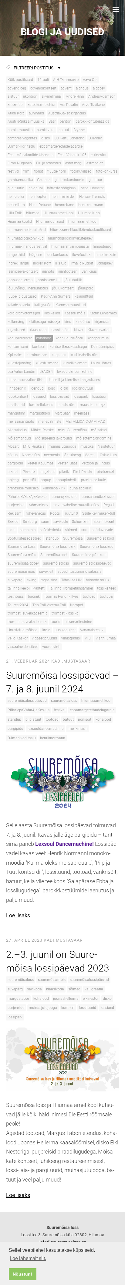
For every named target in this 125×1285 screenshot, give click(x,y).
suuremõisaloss (56, 563)
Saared (13, 522)
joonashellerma (20, 280)
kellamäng (16, 322)
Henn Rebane (40, 205)
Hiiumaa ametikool (58, 213)
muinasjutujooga (62, 446)
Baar (52, 121)
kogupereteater (20, 338)
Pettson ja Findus (96, 463)
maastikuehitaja (92, 405)
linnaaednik (17, 388)
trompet (76, 605)
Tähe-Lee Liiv (71, 580)
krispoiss (59, 355)
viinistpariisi (71, 638)
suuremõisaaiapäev (23, 563)
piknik (64, 472)
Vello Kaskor (18, 638)
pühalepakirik (80, 488)
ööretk (90, 455)
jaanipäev (105, 263)
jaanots (48, 271)
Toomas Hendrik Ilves (61, 596)
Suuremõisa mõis (22, 555)
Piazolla (29, 472)
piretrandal (105, 472)
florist (38, 171)
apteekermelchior (42, 105)
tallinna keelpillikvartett (26, 588)
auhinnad (36, 113)
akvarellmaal (52, 96)
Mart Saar (62, 413)
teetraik (34, 596)
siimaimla (27, 530)
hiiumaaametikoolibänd (27, 230)
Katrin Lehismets (103, 313)
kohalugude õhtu (69, 338)
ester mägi (73, 163)
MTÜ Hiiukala (33, 446)
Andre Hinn (75, 96)
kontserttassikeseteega (68, 347)
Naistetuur (106, 446)
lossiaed (39, 396)
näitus (13, 455)
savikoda (60, 522)
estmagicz (94, 163)
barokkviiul (45, 130)
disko (45, 138)
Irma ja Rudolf (81, 263)
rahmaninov (38, 505)
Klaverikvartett (99, 330)
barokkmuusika (20, 130)
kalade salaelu (19, 305)
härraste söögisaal (61, 188)
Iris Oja (60, 263)
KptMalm (15, 355)
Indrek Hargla (18, 263)
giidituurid (16, 188)
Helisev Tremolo (92, 196)
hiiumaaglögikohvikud (26, 238)
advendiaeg (17, 88)
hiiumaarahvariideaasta (70, 246)
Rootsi (55, 513)
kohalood (43, 338)
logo (51, 388)
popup (46, 480)
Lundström (67, 405)
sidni (11, 530)
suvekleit (46, 571)
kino (67, 322)
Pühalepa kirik (54, 488)
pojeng (13, 480)
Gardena (43, 180)
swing (31, 580)
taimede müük (97, 580)
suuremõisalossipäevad (92, 563)
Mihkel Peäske (42, 430)
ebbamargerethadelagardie (61, 146)
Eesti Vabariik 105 (72, 155)
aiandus (82, 88)
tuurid (55, 622)
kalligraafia (42, 305)
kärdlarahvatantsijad (24, 313)
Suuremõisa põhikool (89, 555)
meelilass (81, 413)
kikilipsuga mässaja (44, 322)
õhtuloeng (72, 455)
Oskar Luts (108, 455)
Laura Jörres (101, 363)
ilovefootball (82, 255)
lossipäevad (59, 396)
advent (66, 88)
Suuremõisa (73, 538)
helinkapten (38, 196)
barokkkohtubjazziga (92, 121)
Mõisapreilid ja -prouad (53, 438)
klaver (78, 330)
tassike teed (106, 588)
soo (84, 530)
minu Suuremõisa (72, 430)
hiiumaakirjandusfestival (27, 246)
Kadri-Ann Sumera (55, 296)
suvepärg (15, 580)
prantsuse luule (93, 480)
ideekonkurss (57, 255)
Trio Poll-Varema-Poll (49, 605)
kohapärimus (98, 338)
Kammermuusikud (71, 305)
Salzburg (30, 522)
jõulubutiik (73, 280)
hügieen (35, 255)
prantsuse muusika (23, 488)
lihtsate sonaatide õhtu (26, 380)
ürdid (46, 630)
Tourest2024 (18, 605)
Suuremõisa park (54, 555)
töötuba (106, 596)
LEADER (46, 371)
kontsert (39, 347)
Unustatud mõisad (23, 630)
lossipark (80, 396)
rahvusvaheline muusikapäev (75, 505)
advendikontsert (43, 88)
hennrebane (64, 205)
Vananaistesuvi (92, 630)
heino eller (16, 196)
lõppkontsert (18, 396)
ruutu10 (71, 513)
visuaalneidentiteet (23, 647)
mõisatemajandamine (93, 438)
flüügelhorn (56, 171)
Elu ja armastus (48, 163)
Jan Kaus (89, 271)
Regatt (108, 505)
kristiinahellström (84, 355)
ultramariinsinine (78, 622)
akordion (30, 96)
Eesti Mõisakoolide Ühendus (30, 155)
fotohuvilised (81, 171)
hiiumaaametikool (82, 221)
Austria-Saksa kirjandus (67, 113)
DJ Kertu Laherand (69, 138)
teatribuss (16, 596)
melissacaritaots (21, 421)
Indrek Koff (42, 263)
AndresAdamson (102, 96)
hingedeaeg (102, 246)
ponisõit (29, 480)
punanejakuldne (64, 497)
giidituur (95, 180)
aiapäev (99, 88)
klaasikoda (37, 330)
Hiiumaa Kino (89, 213)
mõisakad (99, 430)
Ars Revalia (69, 105)
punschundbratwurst (99, 497)
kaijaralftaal (84, 296)
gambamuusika (20, 180)
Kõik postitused (20, 80)
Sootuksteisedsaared (24, 538)
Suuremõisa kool (100, 538)
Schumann (81, 522)
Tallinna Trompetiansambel (71, 588)
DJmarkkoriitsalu (21, 146)
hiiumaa (32, 213)
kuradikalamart (75, 363)
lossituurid (16, 405)
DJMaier (95, 138)
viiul (88, 638)
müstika (86, 446)
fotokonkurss (106, 171)
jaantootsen (67, 271)
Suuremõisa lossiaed (96, 546)
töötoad (89, 596)
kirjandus (101, 322)
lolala (63, 388)
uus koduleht (65, 630)
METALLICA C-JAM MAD (85, 421)
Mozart (13, 446)
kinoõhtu (83, 322)
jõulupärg (85, 288)
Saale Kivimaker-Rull (98, 513)
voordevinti (51, 647)
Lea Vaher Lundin (21, 371)
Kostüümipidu (102, 347)
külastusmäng (47, 363)
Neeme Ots (31, 455)
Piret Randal (83, 472)
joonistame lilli (48, 280)
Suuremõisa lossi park (58, 546)
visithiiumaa (106, 638)
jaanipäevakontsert (23, 271)
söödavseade (102, 530)
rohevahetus (36, 513)
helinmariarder (63, 196)
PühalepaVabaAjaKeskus (27, 497)
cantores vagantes (22, 138)
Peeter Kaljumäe (40, 463)
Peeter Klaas (67, 463)
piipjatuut (47, 472)
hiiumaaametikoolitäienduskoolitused (80, 230)
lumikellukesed (41, 405)
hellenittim (16, 205)
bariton (65, 121)
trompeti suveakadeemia (27, 613)
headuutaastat (92, 188)
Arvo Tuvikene (93, 105)
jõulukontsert (63, 288)
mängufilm (16, 413)
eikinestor (98, 155)
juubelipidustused (22, 296)
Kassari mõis (74, 313)
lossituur (99, 396)
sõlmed (71, 530)
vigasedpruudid (44, 638)
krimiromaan (37, 355)
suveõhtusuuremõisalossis (79, 571)
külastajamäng (19, 363)
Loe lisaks (18, 915)
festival (13, 171)
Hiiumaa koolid (20, 221)
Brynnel (79, 130)
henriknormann (90, 205)
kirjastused (16, 330)
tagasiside (49, 580)
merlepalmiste (49, 421)
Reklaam (15, 513)
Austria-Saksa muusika (26, 121)
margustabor (39, 413)
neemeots (52, 455)
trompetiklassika (65, 613)
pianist (13, 472)
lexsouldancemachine (74, 371)
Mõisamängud (19, 438)
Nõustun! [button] (22, 1274)
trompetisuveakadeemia (27, 622)
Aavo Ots (90, 80)
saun (45, 522)
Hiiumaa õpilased (50, 221)
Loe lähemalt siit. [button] (28, 1258)
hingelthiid (16, 255)
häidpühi (36, 188)
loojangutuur (82, 388)
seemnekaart (104, 522)
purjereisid (16, 505)
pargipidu (15, 463)
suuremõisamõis (21, 571)
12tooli (43, 80)
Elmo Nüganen (20, 163)
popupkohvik (66, 480)
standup (52, 538)
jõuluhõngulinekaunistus (28, 288)
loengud (37, 388)
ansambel (15, 105)
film (26, 171)
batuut (64, 130)
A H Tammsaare (66, 80)
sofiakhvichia (50, 530)
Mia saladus (17, 430)
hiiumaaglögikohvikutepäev (70, 238)
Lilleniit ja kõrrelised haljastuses (74, 380)
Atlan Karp (16, 113)
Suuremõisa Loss (21, 546)
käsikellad (52, 313)
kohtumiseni (18, 347)
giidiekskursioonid (69, 180)
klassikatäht (60, 330)
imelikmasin (106, 255)
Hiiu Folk (15, 213)
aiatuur (13, 96)
